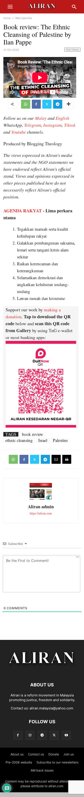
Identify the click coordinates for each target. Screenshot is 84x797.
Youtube (18, 132)
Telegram (32, 125)
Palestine (60, 440)
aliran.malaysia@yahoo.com (51, 708)
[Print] (66, 459)
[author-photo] (41, 499)
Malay (41, 118)
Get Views (72, 49)
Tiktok (69, 125)
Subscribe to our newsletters (57, 762)
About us (17, 754)
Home (7, 18)
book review (32, 434)
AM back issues (42, 770)
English (62, 118)
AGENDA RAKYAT (22, 210)
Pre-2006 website (19, 762)
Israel (42, 440)
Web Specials (23, 18)
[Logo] (42, 671)
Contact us (36, 754)
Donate (53, 754)
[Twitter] (47, 104)
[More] (69, 104)
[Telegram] (57, 104)
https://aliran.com (41, 513)
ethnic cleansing (19, 440)
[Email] (56, 459)
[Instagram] (30, 735)
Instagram (52, 125)
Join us (68, 754)
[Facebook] (36, 104)
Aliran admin (41, 506)
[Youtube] (66, 735)
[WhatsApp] (25, 104)
